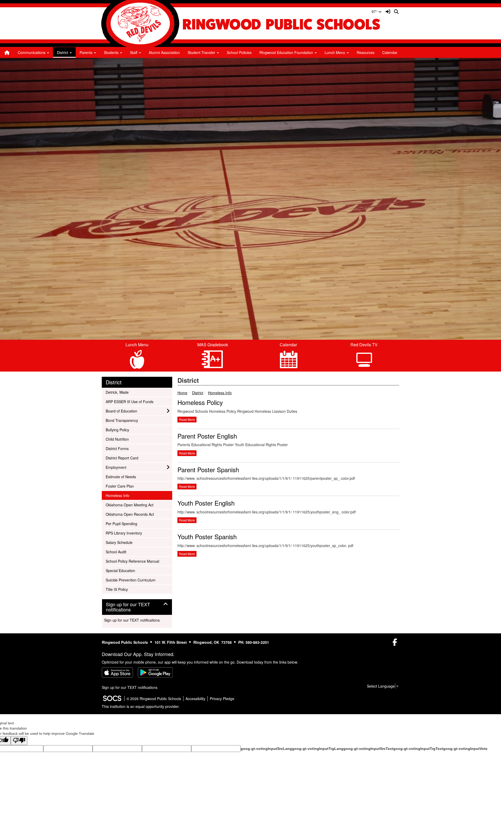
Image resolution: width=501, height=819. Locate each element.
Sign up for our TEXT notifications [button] (128, 607)
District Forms (117, 448)
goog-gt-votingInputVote (465, 749)
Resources (365, 52)
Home (182, 392)
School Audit (115, 551)
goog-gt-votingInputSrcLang (266, 749)
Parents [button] (86, 52)
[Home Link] (7, 52)
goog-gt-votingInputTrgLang (317, 749)
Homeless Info (220, 392)
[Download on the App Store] (117, 672)
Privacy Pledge (222, 698)
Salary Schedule (119, 542)
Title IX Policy (116, 589)
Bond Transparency (121, 420)
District (197, 392)
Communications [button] (32, 52)
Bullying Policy (117, 429)
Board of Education (121, 411)
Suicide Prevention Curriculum (130, 580)
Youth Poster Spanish (207, 536)
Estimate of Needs (120, 476)
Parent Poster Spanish (208, 469)
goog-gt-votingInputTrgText (418, 749)
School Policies (239, 52)
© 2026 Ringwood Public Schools (154, 698)
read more (187, 419)
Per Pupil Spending (121, 523)
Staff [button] (134, 52)
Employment (115, 467)
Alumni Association (164, 52)
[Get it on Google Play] (155, 672)
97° (375, 11)
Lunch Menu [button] (335, 52)
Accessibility (195, 698)
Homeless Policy (200, 402)
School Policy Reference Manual (132, 561)
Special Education (120, 570)
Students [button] (112, 52)
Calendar (389, 52)
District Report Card (121, 457)
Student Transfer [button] (202, 52)
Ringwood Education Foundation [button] (286, 52)
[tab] (137, 607)
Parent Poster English (207, 435)
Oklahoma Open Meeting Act (129, 504)
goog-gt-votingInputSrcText (368, 749)
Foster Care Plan (119, 486)
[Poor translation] (19, 740)
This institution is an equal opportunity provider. (141, 706)
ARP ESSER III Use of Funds (129, 401)
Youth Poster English (206, 502)
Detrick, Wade (117, 392)
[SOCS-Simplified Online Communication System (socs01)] (112, 698)
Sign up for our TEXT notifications (132, 620)
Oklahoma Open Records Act (129, 514)
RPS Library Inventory (123, 533)
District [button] (63, 52)
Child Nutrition (117, 439)
